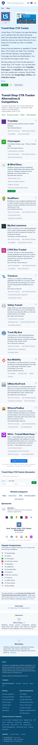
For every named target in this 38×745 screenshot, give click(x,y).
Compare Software (8, 697)
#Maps (22, 114)
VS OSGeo (7, 556)
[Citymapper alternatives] (4, 142)
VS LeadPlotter (9, 566)
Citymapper (6, 70)
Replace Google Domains (27, 710)
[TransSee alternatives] (4, 121)
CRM (3, 722)
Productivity (18, 722)
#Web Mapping (31, 114)
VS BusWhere (8, 564)
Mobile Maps (13, 495)
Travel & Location (30, 495)
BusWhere (19, 70)
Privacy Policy (14, 734)
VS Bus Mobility (9, 586)
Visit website (11, 191)
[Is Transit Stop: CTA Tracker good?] (11, 85)
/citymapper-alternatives (9, 139)
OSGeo (29, 75)
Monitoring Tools (22, 727)
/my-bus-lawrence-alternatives (11, 223)
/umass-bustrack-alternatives (11, 382)
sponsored (13, 652)
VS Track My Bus (9, 583)
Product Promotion (8, 683)
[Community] (31, 3)
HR (21, 724)
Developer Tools (17, 720)
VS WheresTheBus (10, 569)
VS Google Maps (9, 553)
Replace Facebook (25, 697)
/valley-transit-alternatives (10, 303)
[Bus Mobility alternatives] (4, 360)
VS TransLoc (8, 577)
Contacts (18, 683)
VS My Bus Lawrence (11, 575)
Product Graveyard (26, 705)
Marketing (27, 722)
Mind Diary (18, 623)
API (3, 685)
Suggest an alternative (19, 461)
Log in (4, 481)
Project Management (8, 727)
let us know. (30, 599)
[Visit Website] (35, 120)
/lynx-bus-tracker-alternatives (11, 247)
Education (5, 729)
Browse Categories (8, 694)
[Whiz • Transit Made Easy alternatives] (4, 435)
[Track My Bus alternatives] (4, 333)
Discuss (25, 683)
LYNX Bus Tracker (8, 77)
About (31, 683)
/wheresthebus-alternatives (10, 406)
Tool (20, 496)
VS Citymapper (9, 558)
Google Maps (20, 75)
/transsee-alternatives (8, 119)
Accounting (5, 724)
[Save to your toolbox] (5, 23)
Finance (30, 727)
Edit (4, 81)
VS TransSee (8, 572)
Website (4, 85)
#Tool (3, 114)
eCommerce (14, 724)
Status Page (18, 85)
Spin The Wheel (18, 739)
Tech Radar (23, 694)
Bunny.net (17, 737)
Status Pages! (6, 702)
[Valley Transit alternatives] (4, 306)
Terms (23, 734)
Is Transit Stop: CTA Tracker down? (19, 608)
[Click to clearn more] (19, 646)
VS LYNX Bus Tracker (11, 561)
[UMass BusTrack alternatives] (4, 384)
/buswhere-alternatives (9, 196)
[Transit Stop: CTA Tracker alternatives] (5, 16)
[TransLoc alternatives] (4, 276)
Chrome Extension (8, 699)
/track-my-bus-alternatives (10, 330)
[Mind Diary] (4, 165)
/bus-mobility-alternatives (10, 357)
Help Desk (10, 722)
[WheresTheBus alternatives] (4, 409)
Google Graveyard (25, 707)
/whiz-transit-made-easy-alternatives (13, 432)
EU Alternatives (22, 597)
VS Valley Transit (9, 580)
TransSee (30, 67)
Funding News (6, 705)
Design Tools (28, 720)
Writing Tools (27, 724)
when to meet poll (16, 741)
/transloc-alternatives (8, 274)
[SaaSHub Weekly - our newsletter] (28, 3)
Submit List (5, 707)
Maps (4, 495)
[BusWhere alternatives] (4, 199)
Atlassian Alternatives (26, 702)
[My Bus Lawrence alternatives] (4, 226)
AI (3, 720)
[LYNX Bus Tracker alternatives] (4, 250)
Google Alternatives (26, 699)
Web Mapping (19, 499)
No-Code (8, 720)
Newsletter (5, 710)
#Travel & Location (12, 114)
